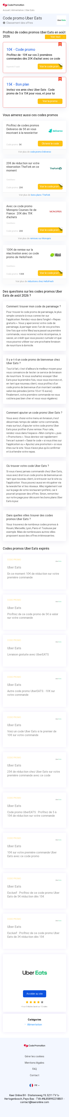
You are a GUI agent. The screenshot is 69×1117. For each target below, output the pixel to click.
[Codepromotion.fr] (13, 5)
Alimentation (34, 1024)
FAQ (34, 1069)
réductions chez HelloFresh (41, 281)
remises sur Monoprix (40, 238)
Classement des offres (19, 22)
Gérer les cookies (34, 1056)
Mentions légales (34, 1062)
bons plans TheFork (40, 195)
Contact (34, 1075)
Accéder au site (35, 993)
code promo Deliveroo (40, 152)
